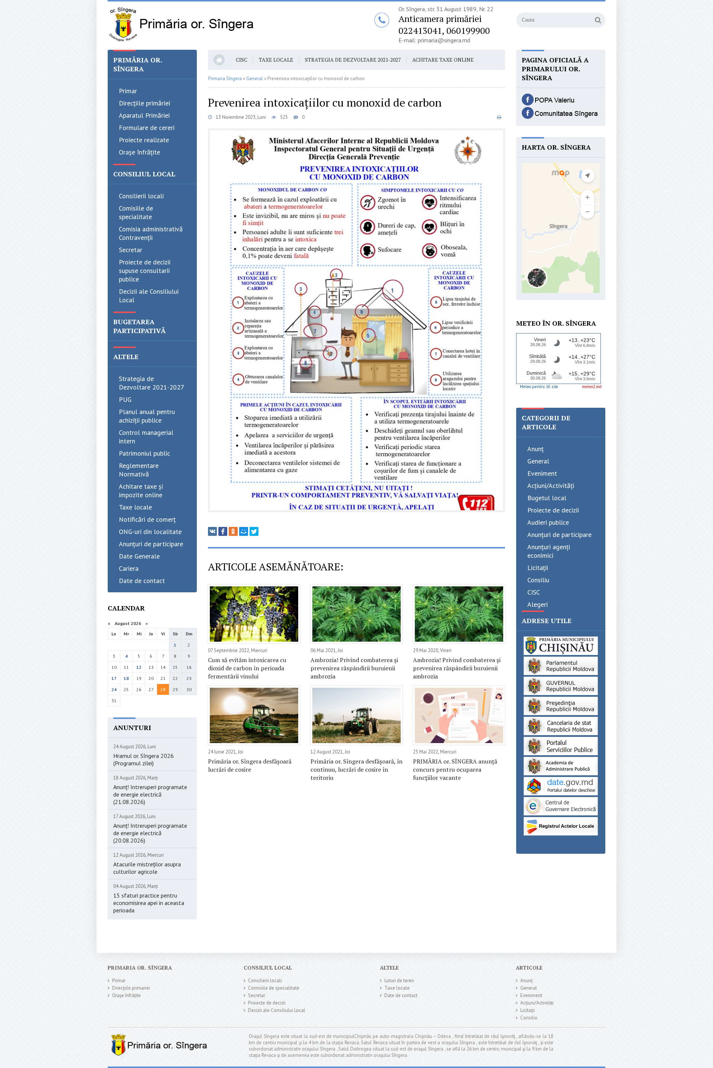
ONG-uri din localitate (150, 531)
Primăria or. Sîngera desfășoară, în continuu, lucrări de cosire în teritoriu (356, 769)
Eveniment (542, 473)
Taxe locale (135, 507)
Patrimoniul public (144, 453)
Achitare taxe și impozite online (141, 490)
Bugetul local (546, 498)
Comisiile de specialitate (136, 212)
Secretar (130, 249)
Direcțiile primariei (131, 988)
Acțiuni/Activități (550, 485)
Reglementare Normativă (139, 469)
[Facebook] (222, 531)
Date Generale (139, 556)
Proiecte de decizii (553, 510)
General (538, 461)
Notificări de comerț (147, 519)
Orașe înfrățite (139, 152)
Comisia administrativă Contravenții (151, 233)
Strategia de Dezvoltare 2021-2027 (151, 382)
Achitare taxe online (443, 59)
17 (114, 678)
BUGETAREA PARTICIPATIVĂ (139, 326)
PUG (125, 399)
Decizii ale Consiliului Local (149, 295)
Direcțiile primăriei (144, 103)
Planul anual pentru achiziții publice (147, 415)
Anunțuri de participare (151, 544)
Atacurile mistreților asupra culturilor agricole (147, 867)
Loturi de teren (399, 980)
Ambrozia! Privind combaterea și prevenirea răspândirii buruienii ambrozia (354, 668)
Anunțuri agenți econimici (548, 551)
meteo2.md (592, 386)
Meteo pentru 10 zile (539, 386)
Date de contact (142, 580)
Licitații (537, 567)
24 (114, 689)
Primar (128, 91)
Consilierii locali (141, 196)
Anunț (535, 449)
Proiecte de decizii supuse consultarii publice (144, 270)
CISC (241, 59)
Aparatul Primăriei (144, 115)
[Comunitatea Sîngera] (561, 116)
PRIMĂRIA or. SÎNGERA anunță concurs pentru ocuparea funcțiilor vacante (455, 769)
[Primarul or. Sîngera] (561, 103)
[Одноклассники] (233, 531)
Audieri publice (548, 522)
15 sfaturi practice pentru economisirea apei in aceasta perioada (148, 903)
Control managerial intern (146, 436)
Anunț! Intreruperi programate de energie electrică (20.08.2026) (150, 833)
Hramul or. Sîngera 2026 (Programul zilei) (143, 759)
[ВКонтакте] (212, 531)
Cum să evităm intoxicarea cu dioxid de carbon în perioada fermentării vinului (247, 668)
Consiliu (538, 580)
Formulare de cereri (147, 127)
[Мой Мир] (243, 531)
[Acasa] (181, 25)
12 (138, 667)
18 (126, 678)
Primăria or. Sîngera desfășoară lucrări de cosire (250, 765)
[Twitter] (254, 531)
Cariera (129, 568)
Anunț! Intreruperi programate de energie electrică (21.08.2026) (150, 794)
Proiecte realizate (144, 140)
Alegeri (537, 604)
